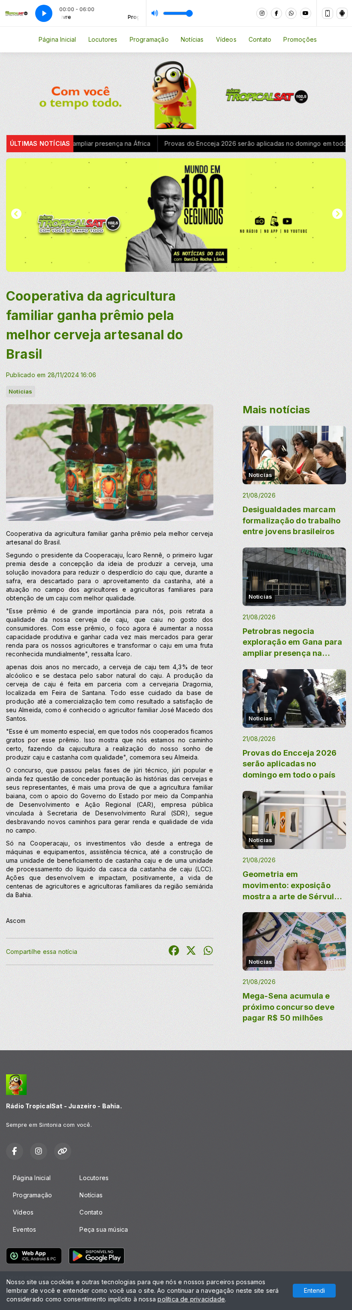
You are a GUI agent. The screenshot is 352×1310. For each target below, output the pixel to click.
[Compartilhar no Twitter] (191, 951)
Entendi (314, 1290)
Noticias (21, 391)
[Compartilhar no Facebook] (174, 951)
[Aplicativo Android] (342, 13)
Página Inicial (57, 39)
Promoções (300, 39)
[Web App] (327, 13)
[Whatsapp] (291, 13)
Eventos (24, 1229)
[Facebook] (276, 13)
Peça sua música (103, 1229)
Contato (260, 39)
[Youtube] (305, 13)
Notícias (192, 39)
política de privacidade (191, 1299)
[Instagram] (261, 13)
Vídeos (226, 39)
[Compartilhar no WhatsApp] (208, 951)
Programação (149, 39)
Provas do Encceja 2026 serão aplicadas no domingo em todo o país (215, 143)
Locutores (103, 39)
